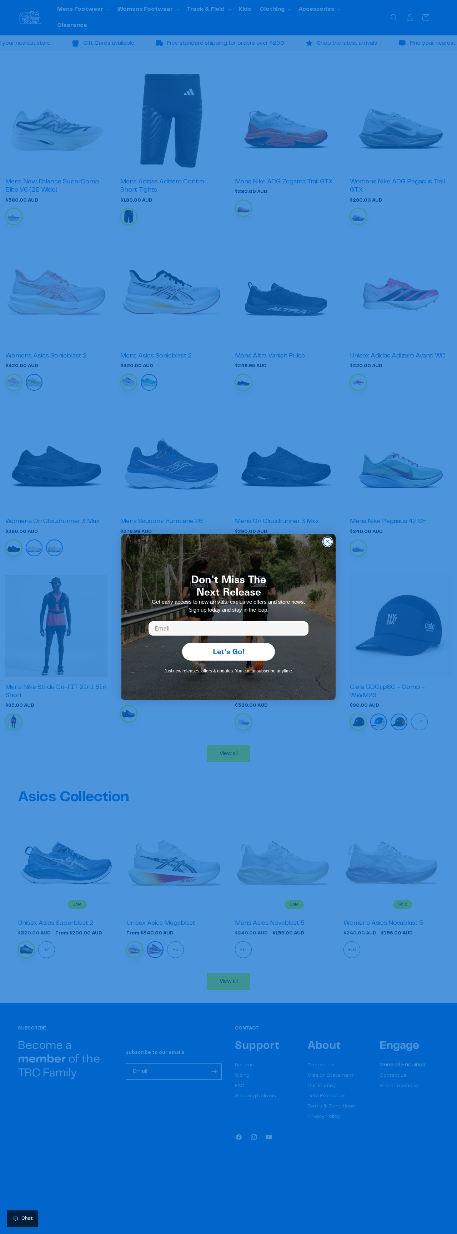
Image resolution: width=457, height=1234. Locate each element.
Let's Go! (229, 651)
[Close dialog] (327, 541)
